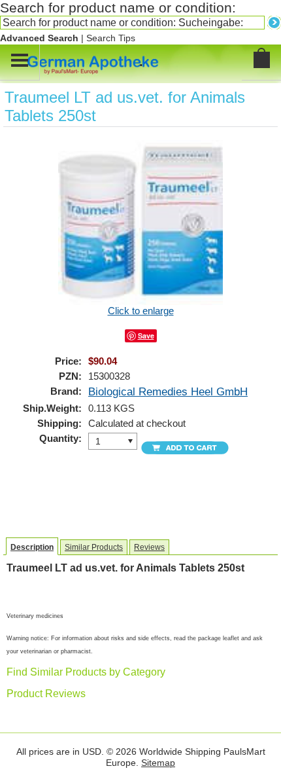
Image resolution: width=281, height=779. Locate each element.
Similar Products (94, 547)
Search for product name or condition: (118, 7)
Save (146, 335)
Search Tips (110, 38)
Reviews (149, 547)
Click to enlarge (141, 310)
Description (32, 547)
